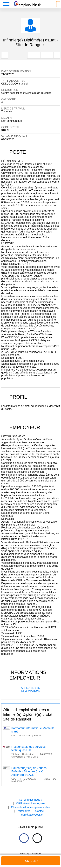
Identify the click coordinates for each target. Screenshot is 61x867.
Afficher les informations (31, 689)
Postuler (30, 860)
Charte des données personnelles (30, 807)
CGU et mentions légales (30, 803)
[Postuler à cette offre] (30, 857)
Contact (39, 811)
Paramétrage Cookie (31, 814)
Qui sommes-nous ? (30, 799)
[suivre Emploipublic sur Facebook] (24, 838)
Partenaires (23, 811)
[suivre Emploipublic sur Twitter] (37, 838)
